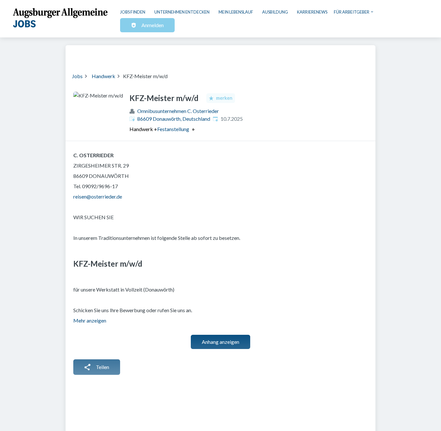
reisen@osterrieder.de (97, 196)
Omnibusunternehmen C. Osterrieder (178, 111)
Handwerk (103, 76)
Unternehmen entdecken (182, 12)
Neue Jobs (316, 55)
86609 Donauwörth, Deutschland (173, 119)
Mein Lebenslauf (236, 12)
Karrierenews (312, 12)
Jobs (77, 76)
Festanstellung (173, 129)
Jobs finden (132, 12)
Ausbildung (275, 12)
